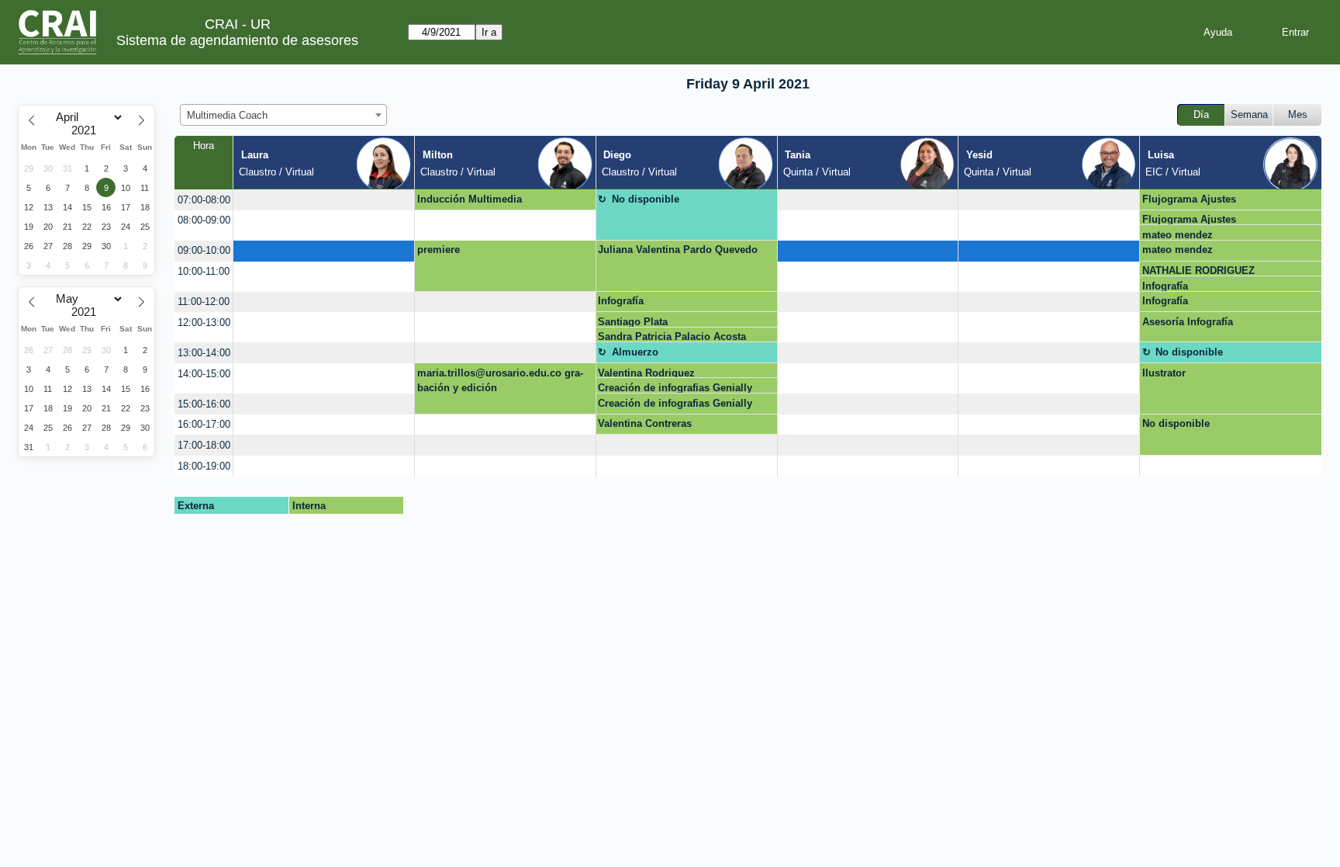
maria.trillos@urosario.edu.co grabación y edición (500, 380)
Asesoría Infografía (1187, 322)
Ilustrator (1164, 373)
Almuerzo (635, 352)
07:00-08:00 (204, 200)
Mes (1297, 114)
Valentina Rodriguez (646, 373)
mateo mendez (1177, 235)
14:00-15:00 (204, 374)
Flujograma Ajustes (1189, 199)
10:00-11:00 (204, 271)
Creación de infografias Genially (675, 388)
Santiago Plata (633, 322)
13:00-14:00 (204, 353)
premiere (438, 249)
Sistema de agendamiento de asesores (237, 40)
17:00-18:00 (204, 445)
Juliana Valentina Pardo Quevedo (678, 249)
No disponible (645, 199)
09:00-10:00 (204, 250)
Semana (1249, 114)
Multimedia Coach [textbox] (227, 115)
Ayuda (1218, 32)
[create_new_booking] (323, 199)
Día (1201, 114)
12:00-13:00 (204, 322)
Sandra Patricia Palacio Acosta (672, 336)
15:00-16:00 (204, 404)
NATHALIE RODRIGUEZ (1198, 270)
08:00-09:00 (204, 220)
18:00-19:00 (204, 466)
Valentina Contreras (645, 423)
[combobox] (283, 115)
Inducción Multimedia (469, 199)
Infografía (1165, 286)
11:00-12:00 (204, 301)
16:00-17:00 (204, 424)
